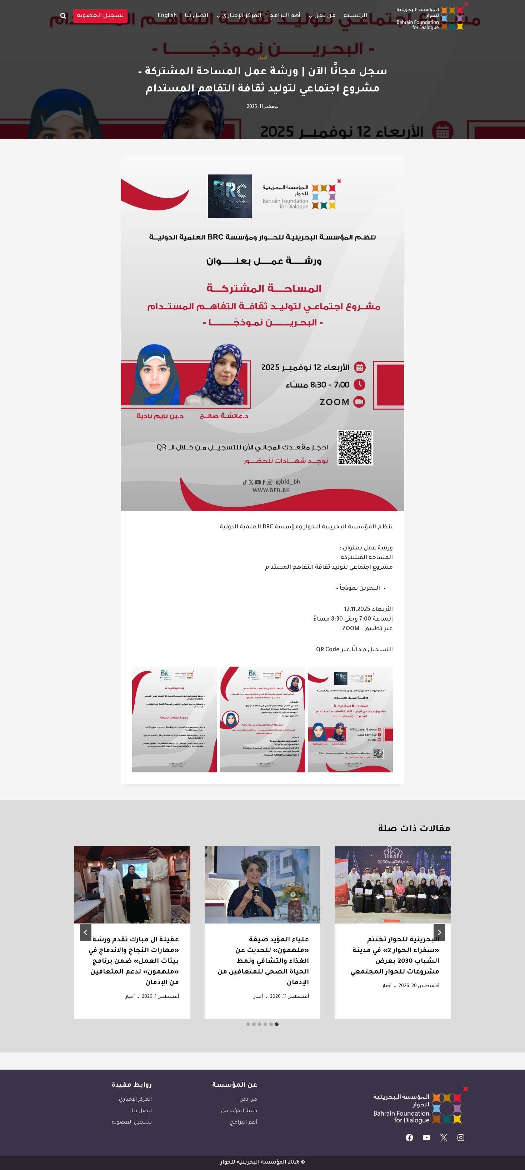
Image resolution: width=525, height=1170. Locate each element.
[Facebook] (409, 1137)
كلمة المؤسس (239, 1111)
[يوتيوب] (426, 1137)
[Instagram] (460, 1137)
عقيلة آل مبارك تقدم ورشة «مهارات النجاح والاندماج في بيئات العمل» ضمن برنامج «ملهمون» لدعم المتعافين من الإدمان (134, 962)
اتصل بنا (196, 16)
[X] (443, 1137)
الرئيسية (355, 16)
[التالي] (85, 932)
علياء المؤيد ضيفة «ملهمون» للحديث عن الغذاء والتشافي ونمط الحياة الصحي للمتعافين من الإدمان (263, 962)
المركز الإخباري (135, 1100)
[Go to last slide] (439, 932)
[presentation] (393, 884)
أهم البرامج (284, 16)
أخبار (263, 58)
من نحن (248, 1100)
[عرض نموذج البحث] (63, 16)
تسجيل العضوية (100, 16)
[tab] (277, 1024)
